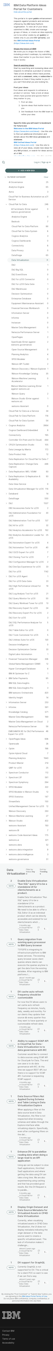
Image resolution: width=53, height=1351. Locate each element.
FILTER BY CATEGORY (16, 177)
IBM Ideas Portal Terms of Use (34, 1296)
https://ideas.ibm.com (23, 43)
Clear (46, 177)
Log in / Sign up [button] (41, 162)
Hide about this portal (23, 12)
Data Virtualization (24, 931)
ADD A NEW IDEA (27, 170)
